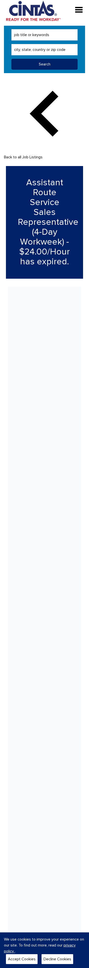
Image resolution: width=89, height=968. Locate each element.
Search (44, 64)
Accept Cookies (22, 959)
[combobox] (44, 35)
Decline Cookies (57, 959)
